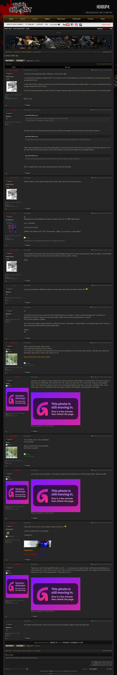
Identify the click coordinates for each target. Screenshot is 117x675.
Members (100, 28)
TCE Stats (54, 24)
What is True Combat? (15, 24)
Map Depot (61, 19)
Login (27, 28)
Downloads (77, 19)
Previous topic (101, 64)
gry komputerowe (57, 671)
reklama (72, 671)
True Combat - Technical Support (22, 52)
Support (39, 24)
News (11, 19)
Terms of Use (35, 426)
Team (103, 19)
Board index (8, 28)
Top (6, 105)
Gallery (47, 19)
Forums (90, 19)
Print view (8, 64)
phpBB (51, 673)
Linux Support (37, 52)
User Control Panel (19, 28)
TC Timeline (30, 24)
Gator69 (34, 240)
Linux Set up (11, 55)
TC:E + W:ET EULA (47, 426)
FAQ (46, 24)
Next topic (109, 64)
